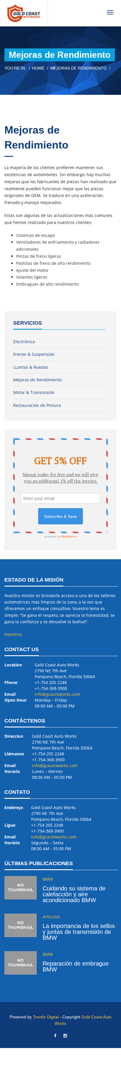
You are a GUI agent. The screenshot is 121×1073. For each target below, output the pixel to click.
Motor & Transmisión (34, 392)
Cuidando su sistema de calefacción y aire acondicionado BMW (74, 894)
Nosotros (13, 634)
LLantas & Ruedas (30, 367)
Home (38, 68)
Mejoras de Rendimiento (37, 380)
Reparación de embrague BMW (76, 966)
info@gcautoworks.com (57, 694)
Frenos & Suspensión (34, 354)
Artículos (51, 916)
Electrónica (24, 341)
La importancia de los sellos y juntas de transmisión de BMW (79, 932)
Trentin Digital (45, 1017)
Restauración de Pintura (37, 405)
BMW (48, 879)
